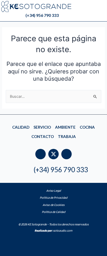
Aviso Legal (53, 190)
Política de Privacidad (53, 197)
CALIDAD (20, 127)
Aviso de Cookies (53, 205)
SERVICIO (42, 127)
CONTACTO (42, 136)
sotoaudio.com (53, 230)
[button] (102, 16)
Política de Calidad (53, 212)
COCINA (87, 127)
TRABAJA (67, 136)
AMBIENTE (65, 127)
